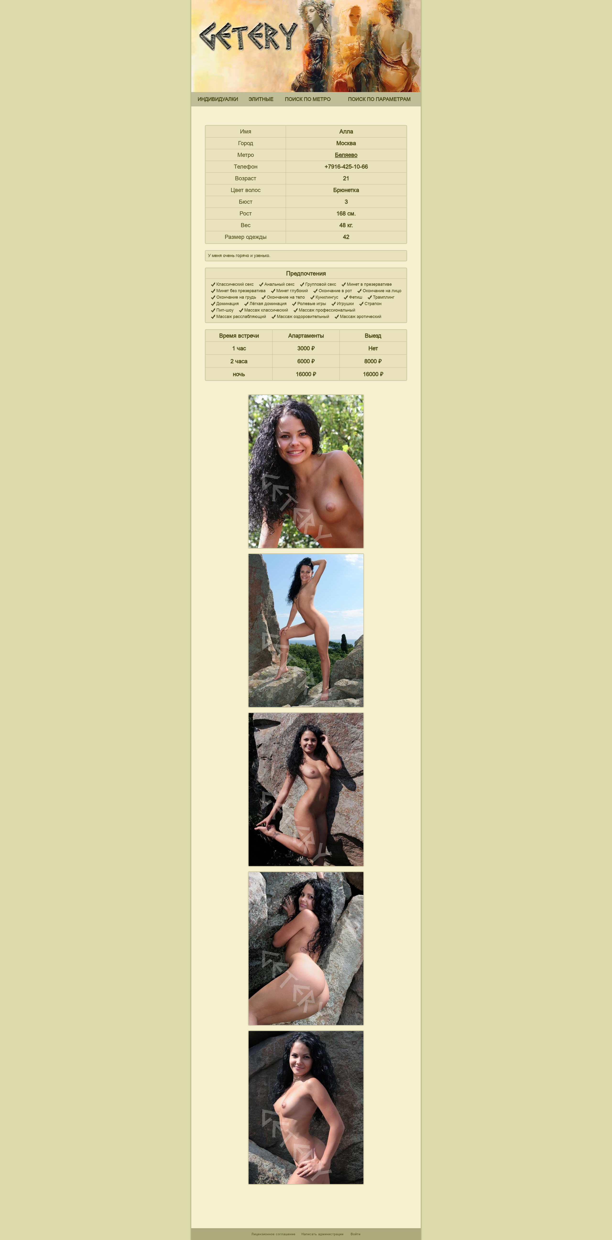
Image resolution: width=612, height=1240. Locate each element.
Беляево (346, 155)
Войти (356, 1234)
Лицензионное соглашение (273, 1234)
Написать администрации (323, 1234)
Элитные (261, 99)
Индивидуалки (218, 99)
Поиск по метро (308, 99)
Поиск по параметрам (379, 99)
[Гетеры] (249, 54)
